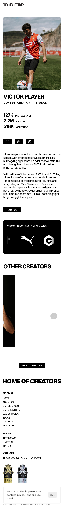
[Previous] (10, 316)
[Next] (53, 316)
